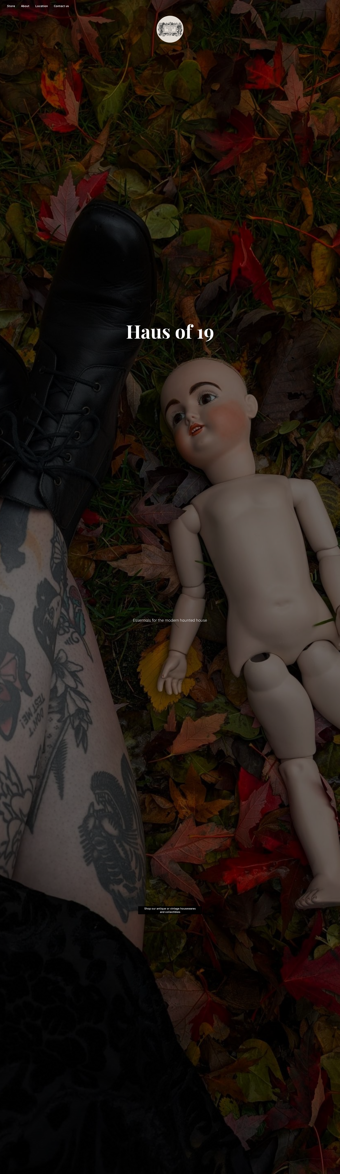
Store (11, 6)
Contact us (61, 6)
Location (41, 6)
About (25, 6)
